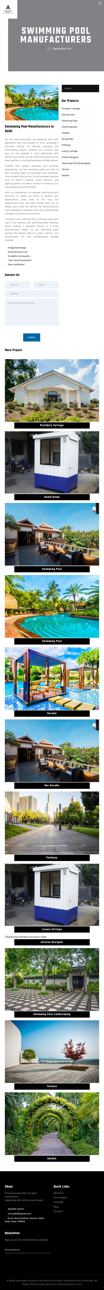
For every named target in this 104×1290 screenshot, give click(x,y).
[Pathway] (52, 823)
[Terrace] (52, 1051)
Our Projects (60, 1197)
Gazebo (65, 133)
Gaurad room (68, 114)
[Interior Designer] (52, 937)
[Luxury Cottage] (52, 895)
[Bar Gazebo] (52, 750)
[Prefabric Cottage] (52, 390)
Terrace (65, 169)
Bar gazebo (67, 139)
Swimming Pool (69, 120)
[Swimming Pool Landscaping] (52, 979)
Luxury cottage (70, 151)
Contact (58, 1211)
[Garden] (52, 1123)
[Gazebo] (52, 678)
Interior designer (70, 157)
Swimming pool (69, 127)
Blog (56, 1207)
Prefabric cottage (71, 108)
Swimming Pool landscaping (76, 163)
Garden (65, 175)
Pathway (66, 145)
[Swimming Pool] (52, 534)
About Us (59, 1193)
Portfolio (58, 1202)
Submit (31, 337)
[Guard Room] (52, 462)
